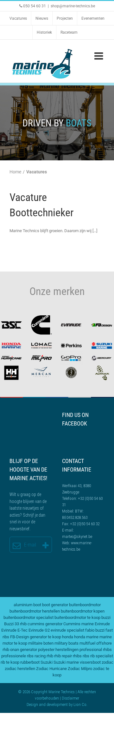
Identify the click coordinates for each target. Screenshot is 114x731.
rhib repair (63, 656)
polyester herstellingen (58, 649)
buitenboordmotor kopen (82, 611)
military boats (66, 643)
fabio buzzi (94, 630)
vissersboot (90, 662)
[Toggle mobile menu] (99, 56)
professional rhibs (95, 649)
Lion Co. (80, 704)
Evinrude (102, 623)
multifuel (87, 643)
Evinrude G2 (39, 630)
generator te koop (45, 636)
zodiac (107, 662)
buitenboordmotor (85, 604)
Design (32, 704)
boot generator (55, 604)
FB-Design (19, 636)
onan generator (23, 649)
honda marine (86, 636)
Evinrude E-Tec (14, 630)
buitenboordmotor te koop (77, 617)
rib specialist (101, 656)
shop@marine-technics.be (73, 6)
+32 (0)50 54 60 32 (84, 523)
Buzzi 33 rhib (15, 623)
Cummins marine (78, 623)
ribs (86, 656)
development (57, 704)
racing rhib (44, 656)
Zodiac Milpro (80, 668)
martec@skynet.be (77, 536)
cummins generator (45, 623)
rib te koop (10, 662)
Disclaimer (70, 698)
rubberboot (30, 662)
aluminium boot (27, 604)
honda (67, 636)
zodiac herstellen (20, 668)
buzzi (106, 617)
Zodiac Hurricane (51, 668)
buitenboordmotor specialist (28, 617)
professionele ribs (17, 656)
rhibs (77, 656)
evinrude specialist (67, 630)
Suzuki (47, 662)
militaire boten (41, 643)
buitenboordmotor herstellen (35, 611)
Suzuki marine (66, 662)
